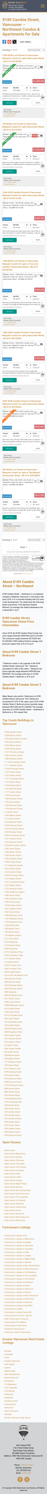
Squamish (9, 1398)
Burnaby (8, 1351)
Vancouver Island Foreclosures (18, 1332)
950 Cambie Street (12, 1129)
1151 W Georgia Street (14, 779)
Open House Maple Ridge (15, 1184)
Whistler (8, 1414)
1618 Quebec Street (13, 905)
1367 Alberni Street (13, 885)
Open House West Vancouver (17, 1217)
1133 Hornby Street (13, 775)
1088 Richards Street (13, 759)
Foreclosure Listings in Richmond (19, 1282)
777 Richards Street (13, 1062)
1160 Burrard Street (13, 785)
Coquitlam (9, 1354)
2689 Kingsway (11, 949)
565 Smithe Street (12, 1025)
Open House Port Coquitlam (16, 1197)
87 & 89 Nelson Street (14, 1085)
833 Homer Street (12, 1075)
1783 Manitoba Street (14, 919)
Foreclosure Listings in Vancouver (19, 1289)
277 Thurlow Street (13, 959)
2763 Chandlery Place (14, 955)
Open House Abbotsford (15, 1154)
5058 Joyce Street (12, 1002)
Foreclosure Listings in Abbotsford (19, 1239)
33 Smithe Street (12, 962)
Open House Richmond (14, 1204)
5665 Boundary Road (13, 1029)
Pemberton (9, 1381)
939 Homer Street (12, 1125)
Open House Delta (12, 1174)
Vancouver (9, 1408)
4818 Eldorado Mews (14, 989)
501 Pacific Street (12, 999)
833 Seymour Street (13, 1079)
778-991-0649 (26, 1465)
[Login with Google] (9, 43)
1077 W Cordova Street (14, 752)
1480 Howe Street (12, 895)
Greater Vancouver (12, 1361)
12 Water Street (11, 812)
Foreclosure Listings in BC (16, 1236)
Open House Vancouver (14, 1214)
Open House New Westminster (18, 1190)
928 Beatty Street (12, 1105)
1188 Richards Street (13, 799)
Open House (10, 1150)
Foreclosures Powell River (16, 1326)
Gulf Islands (10, 1364)
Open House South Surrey (15, 1207)
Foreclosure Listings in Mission (18, 1262)
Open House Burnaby (13, 1157)
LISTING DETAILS (10, 103)
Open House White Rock (15, 1220)
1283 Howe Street (12, 849)
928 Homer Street (12, 1109)
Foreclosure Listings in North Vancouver (21, 1269)
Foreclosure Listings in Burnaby (18, 1242)
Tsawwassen (10, 1404)
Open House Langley (13, 1180)
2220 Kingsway (11, 942)
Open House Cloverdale (15, 1164)
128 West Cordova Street (15, 845)
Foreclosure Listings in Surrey (17, 1286)
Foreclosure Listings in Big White (19, 1306)
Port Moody (10, 1391)
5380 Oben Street (12, 1012)
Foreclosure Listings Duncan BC (18, 1312)
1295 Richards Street (13, 859)
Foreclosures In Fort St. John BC (18, 1316)
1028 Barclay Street (13, 735)
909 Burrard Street (12, 1095)
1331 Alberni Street (13, 879)
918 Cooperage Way (13, 1102)
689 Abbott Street (12, 1059)
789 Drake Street (12, 1065)
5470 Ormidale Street (14, 1015)
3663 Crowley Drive (13, 969)
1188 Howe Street (12, 795)
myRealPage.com (27, 573)
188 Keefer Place (12, 929)
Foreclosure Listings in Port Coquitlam (21, 1276)
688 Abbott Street (12, 1055)
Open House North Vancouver (17, 1194)
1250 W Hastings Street (15, 835)
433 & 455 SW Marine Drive (16, 975)
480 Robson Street (12, 982)
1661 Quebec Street (13, 909)
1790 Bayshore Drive (13, 922)
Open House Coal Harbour (15, 1167)
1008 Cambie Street (13, 732)
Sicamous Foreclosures (15, 1329)
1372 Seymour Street (14, 889)
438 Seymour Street (13, 979)
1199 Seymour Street (14, 809)
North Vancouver (11, 1378)
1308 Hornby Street (13, 862)
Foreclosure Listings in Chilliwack (19, 1246)
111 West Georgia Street (15, 762)
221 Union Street (12, 939)
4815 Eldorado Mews (14, 985)
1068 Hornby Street (13, 749)
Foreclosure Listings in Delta (17, 1252)
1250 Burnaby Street (13, 832)
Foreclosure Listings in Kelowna (18, 1302)
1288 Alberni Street (13, 852)
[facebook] (20, 1479)
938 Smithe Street (12, 1122)
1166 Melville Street (13, 789)
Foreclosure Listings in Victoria (18, 1292)
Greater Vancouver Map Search (17, 1418)
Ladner (7, 1368)
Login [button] (25, 41)
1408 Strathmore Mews (14, 892)
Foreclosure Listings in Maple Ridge (20, 1259)
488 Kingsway (11, 992)
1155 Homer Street (13, 782)
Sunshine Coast (11, 1401)
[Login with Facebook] (4, 43)
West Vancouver (11, 1411)
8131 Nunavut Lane (13, 1069)
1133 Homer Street (13, 772)
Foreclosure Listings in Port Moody (19, 1279)
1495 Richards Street (13, 899)
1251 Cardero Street (13, 839)
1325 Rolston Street (13, 872)
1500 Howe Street (12, 902)
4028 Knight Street (12, 972)
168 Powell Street (12, 912)
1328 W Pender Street (14, 875)
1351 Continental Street (14, 882)
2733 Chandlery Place (14, 952)
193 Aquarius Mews (13, 935)
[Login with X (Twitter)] (14, 43)
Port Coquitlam (11, 1388)
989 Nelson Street (12, 1132)
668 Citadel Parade (13, 1049)
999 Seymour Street (13, 1135)
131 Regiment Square (14, 865)
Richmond (9, 1394)
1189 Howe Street (12, 802)
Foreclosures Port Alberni (15, 1322)
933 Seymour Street (13, 1119)
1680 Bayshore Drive (13, 915)
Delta (7, 1358)
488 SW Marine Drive (13, 995)
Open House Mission (13, 1187)
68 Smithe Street (12, 1052)
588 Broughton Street (14, 1032)
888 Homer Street (12, 1089)
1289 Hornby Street (13, 855)
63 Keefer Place (11, 1045)
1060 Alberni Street (13, 745)
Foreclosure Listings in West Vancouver (21, 1296)
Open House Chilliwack (14, 1160)
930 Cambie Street (12, 1112)
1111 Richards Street (13, 765)
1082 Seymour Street (14, 755)
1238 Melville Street (13, 822)
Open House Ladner (13, 1177)
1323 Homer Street (13, 869)
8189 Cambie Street (13, 1072)
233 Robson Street (12, 945)
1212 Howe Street (12, 819)
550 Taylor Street (12, 1019)
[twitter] (27, 1479)
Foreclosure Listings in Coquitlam (19, 1249)
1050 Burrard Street (13, 742)
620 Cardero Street (13, 1042)
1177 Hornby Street (13, 792)
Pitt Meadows (11, 1384)
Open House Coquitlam (14, 1170)
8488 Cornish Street (13, 1082)
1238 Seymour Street (14, 825)
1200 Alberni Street (13, 815)
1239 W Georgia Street (14, 829)
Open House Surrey (13, 1210)
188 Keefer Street (12, 932)
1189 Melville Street (13, 805)
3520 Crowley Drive (13, 965)
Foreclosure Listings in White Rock (19, 1299)
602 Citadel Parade (13, 1035)
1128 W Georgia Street (14, 769)
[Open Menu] (43, 6)
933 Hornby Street (12, 1115)
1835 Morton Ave (12, 925)
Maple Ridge (10, 1371)
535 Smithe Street (12, 1009)
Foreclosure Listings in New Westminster (22, 1266)
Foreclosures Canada (13, 1309)
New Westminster (12, 1374)
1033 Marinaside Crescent (16, 739)
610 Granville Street (13, 1039)
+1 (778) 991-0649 (10, 114)
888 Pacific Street (12, 1092)
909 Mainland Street (13, 1099)
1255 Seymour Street (14, 842)
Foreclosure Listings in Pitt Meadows (20, 1272)
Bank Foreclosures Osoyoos (17, 1319)
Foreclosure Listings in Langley (18, 1256)
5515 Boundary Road (13, 1022)
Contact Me (26, 1473)
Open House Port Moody (15, 1200)
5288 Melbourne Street (14, 1005)
